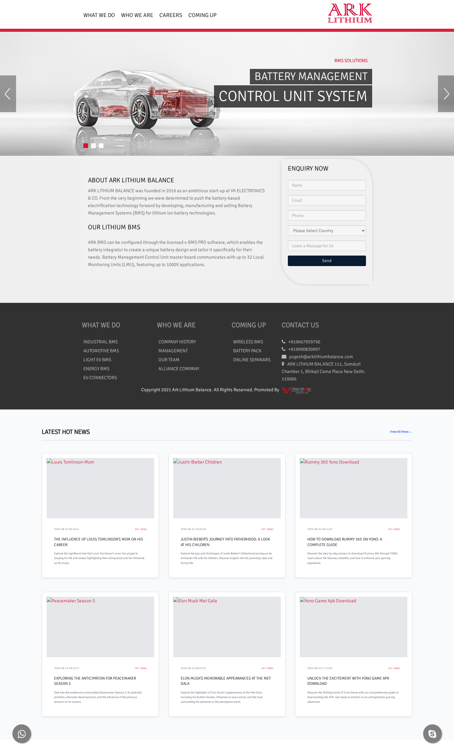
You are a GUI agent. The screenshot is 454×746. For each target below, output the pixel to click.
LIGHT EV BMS (97, 359)
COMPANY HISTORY (177, 342)
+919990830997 (302, 349)
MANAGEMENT (173, 351)
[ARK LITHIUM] (347, 14)
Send (326, 260)
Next (446, 93)
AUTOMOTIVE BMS (101, 351)
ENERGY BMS (96, 368)
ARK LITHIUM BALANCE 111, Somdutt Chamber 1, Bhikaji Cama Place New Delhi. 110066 (323, 371)
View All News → (401, 432)
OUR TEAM (168, 359)
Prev (8, 93)
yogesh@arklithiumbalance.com (321, 356)
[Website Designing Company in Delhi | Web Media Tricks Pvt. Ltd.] (297, 389)
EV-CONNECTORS (100, 377)
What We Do (99, 15)
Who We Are (137, 15)
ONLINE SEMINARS (252, 359)
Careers (170, 15)
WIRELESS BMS (248, 342)
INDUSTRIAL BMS (100, 342)
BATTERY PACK (247, 351)
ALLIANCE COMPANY (178, 368)
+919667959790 (302, 342)
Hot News (141, 529)
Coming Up (202, 15)
